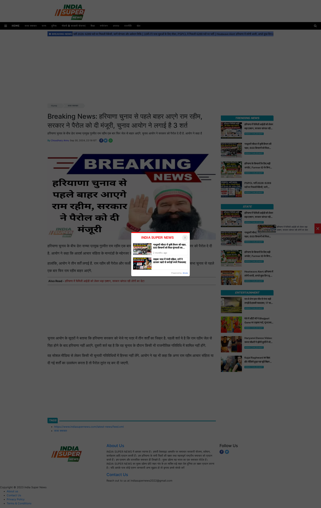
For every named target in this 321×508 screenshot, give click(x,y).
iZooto (185, 273)
